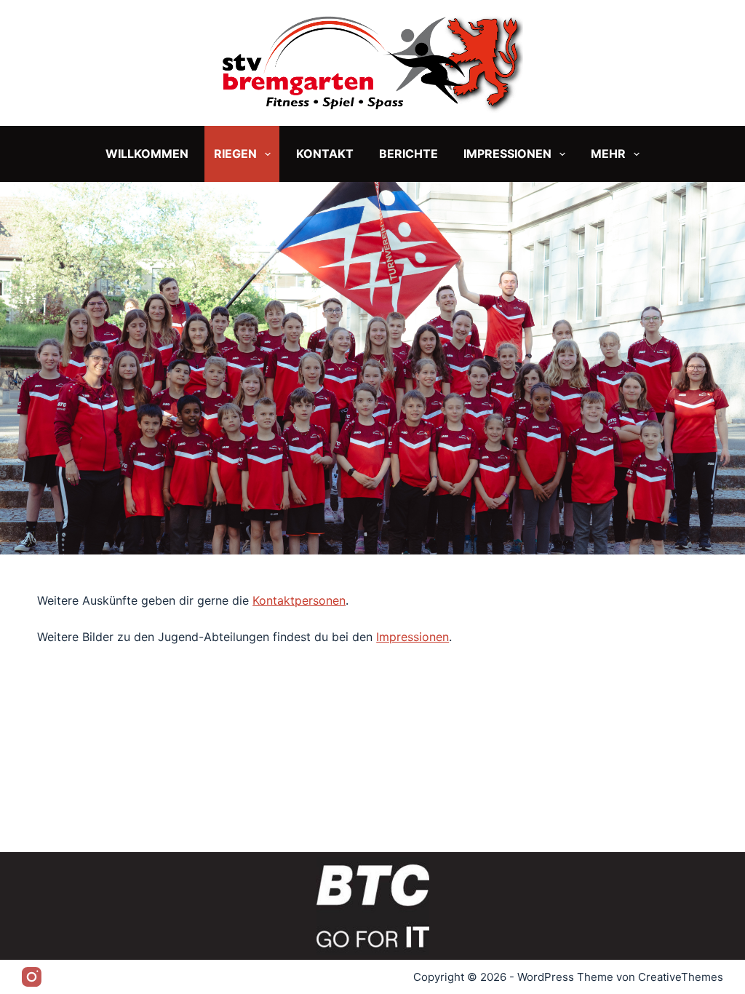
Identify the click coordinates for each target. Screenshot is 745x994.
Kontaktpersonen (299, 600)
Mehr (608, 153)
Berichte (408, 153)
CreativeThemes (680, 977)
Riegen (235, 153)
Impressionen (507, 153)
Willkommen (146, 153)
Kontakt (325, 153)
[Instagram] (31, 977)
